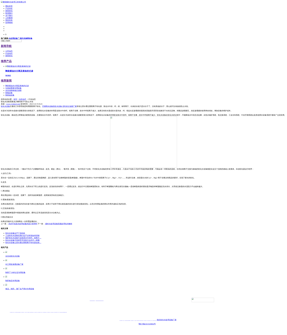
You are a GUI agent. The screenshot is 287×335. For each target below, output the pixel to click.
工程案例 (9, 18)
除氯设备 (9, 93)
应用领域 (9, 23)
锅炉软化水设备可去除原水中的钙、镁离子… (23, 238)
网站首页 (9, 6)
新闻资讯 (9, 11)
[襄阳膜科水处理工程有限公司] (13, 2)
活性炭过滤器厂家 (69, 106)
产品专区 (9, 8)
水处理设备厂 (14, 38)
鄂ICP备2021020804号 (147, 324)
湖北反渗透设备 (26, 38)
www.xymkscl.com (13, 104)
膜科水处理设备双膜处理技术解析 (58, 224)
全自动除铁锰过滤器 (13, 90)
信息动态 (22, 99)
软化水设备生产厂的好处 (15, 233)
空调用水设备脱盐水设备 (52, 106)
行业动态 (9, 53)
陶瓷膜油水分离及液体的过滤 (17, 86)
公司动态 (9, 51)
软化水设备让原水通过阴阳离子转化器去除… (23, 243)
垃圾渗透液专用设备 (13, 88)
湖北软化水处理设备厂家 (166, 320)
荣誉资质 (9, 20)
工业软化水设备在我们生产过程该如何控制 (22, 235)
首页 (15, 99)
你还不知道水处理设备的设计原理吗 (22, 224)
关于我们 (9, 15)
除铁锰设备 (9, 95)
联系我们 (9, 13)
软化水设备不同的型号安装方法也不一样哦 (22, 240)
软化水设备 (5, 106)
